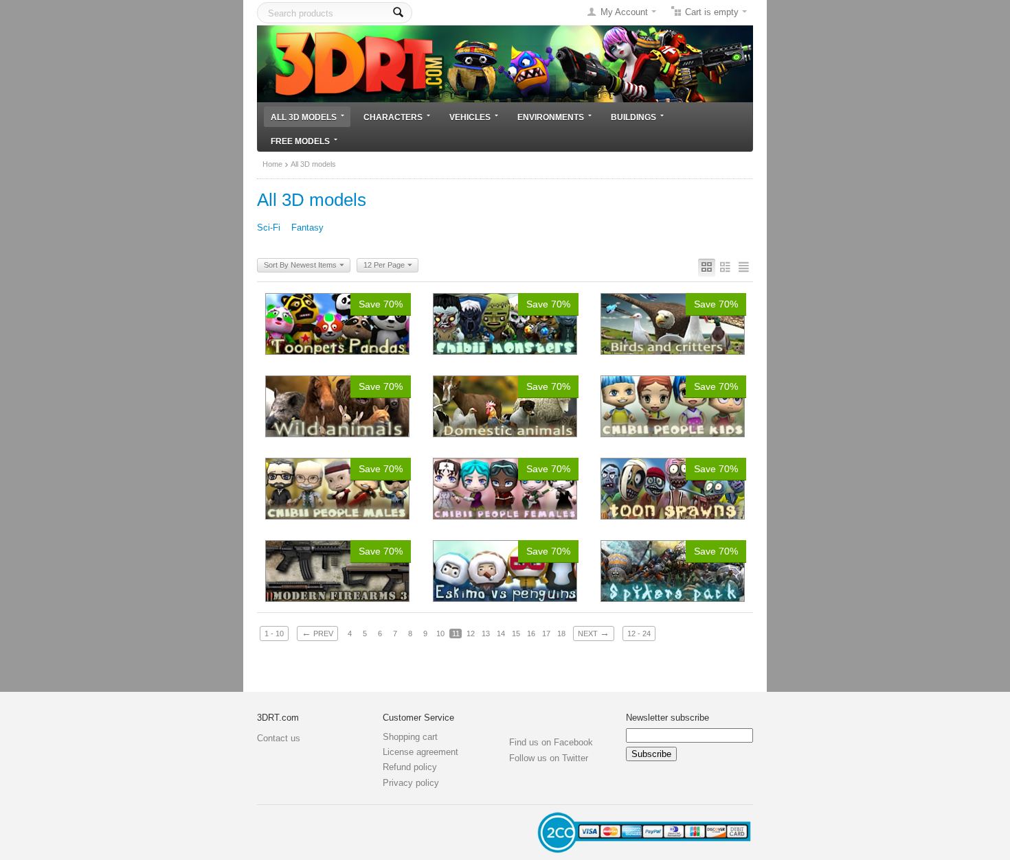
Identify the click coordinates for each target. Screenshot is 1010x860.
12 (471, 633)
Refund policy (410, 767)
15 (516, 633)
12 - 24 (639, 633)
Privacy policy (411, 783)
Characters (393, 117)
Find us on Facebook (551, 742)
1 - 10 (274, 633)
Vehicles (470, 117)
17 (546, 633)
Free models (300, 141)
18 (561, 633)
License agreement (420, 752)
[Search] (398, 12)
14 (501, 633)
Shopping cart (410, 737)
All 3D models (304, 117)
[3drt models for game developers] (505, 63)
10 (440, 633)
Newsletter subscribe (667, 717)
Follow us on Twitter (548, 758)
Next (593, 632)
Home (272, 164)
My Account (624, 12)
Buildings (633, 117)
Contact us (278, 738)
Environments (550, 117)
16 (531, 633)
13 (486, 633)
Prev (317, 632)
